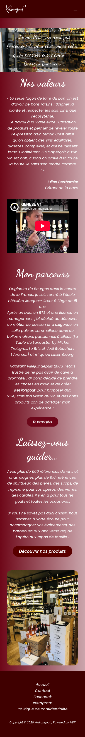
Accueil (42, 684)
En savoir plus (42, 422)
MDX (72, 722)
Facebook (43, 696)
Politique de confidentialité (43, 709)
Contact (42, 690)
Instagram (42, 703)
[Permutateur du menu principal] (75, 9)
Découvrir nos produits (42, 551)
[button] (34, 68)
